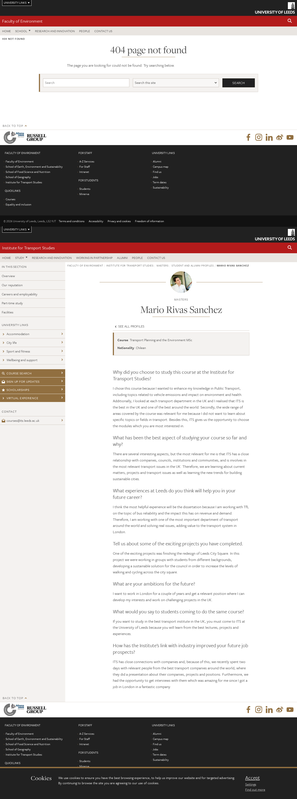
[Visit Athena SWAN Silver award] (14, 137)
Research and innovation (55, 31)
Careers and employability (19, 294)
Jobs (155, 177)
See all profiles (130, 326)
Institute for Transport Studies (24, 182)
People (84, 31)
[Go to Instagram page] (258, 137)
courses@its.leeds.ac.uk (23, 420)
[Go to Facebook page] (248, 137)
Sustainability (161, 187)
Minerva (84, 194)
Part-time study (12, 303)
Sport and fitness (18, 351)
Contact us (103, 31)
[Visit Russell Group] (37, 137)
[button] (290, 21)
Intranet (84, 172)
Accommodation (18, 333)
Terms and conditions (71, 221)
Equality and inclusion (18, 204)
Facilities (7, 312)
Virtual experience (22, 398)
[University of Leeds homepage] (275, 8)
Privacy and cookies (119, 221)
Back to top (13, 125)
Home (6, 31)
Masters (163, 265)
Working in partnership (94, 257)
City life (12, 342)
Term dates (159, 182)
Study (19, 257)
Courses (10, 199)
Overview (8, 275)
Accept (252, 777)
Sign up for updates (23, 381)
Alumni (157, 161)
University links (15, 229)
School (21, 31)
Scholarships (18, 389)
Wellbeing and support (22, 359)
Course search (19, 373)
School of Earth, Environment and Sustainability (34, 166)
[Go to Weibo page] (279, 137)
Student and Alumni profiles (193, 265)
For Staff (84, 166)
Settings (250, 784)
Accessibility (96, 221)
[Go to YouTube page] (290, 137)
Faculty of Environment (22, 21)
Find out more (255, 789)
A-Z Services (86, 161)
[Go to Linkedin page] (269, 137)
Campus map (160, 166)
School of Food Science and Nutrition (28, 172)
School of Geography (18, 177)
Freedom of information (149, 221)
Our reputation (12, 285)
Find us (157, 172)
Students (84, 189)
